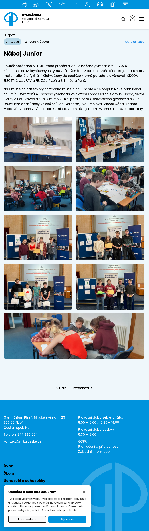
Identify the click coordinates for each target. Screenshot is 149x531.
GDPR (82, 441)
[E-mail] (99, 4)
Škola (9, 473)
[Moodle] (61, 4)
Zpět (11, 35)
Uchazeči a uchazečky (24, 480)
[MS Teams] (23, 4)
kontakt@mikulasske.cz (22, 441)
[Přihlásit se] (132, 19)
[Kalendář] (125, 4)
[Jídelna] (49, 4)
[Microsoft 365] (112, 4)
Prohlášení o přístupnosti (98, 446)
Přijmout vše (67, 519)
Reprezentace (134, 42)
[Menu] (141, 19)
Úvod (8, 466)
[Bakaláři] (36, 4)
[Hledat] (123, 19)
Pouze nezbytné (27, 519)
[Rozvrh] (74, 4)
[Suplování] (87, 4)
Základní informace (94, 451)
